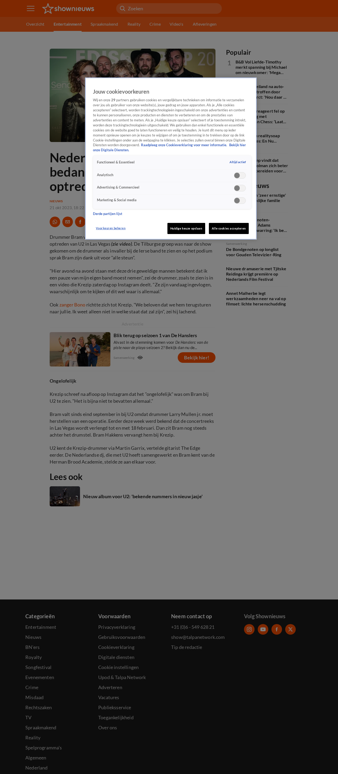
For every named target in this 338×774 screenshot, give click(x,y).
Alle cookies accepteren (229, 228)
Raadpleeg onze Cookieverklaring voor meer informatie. (184, 145)
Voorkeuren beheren (110, 228)
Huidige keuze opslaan (186, 228)
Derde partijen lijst (107, 214)
